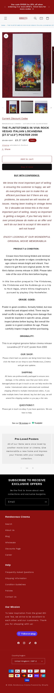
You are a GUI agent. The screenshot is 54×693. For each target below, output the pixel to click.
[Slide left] (3, 108)
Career (8, 555)
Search (8, 524)
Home (3, 25)
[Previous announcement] (5, 7)
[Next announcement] (49, 7)
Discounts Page (13, 549)
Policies (9, 591)
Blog (7, 536)
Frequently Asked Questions (19, 572)
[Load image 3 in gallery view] (41, 107)
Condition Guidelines (15, 584)
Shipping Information (16, 578)
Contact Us (10, 597)
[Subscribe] (46, 502)
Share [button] (7, 149)
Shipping (5, 145)
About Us (10, 530)
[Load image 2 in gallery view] (27, 107)
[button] (5, 18)
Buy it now (27, 167)
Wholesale (10, 542)
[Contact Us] (41, 18)
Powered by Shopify (39, 685)
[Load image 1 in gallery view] (12, 107)
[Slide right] (51, 108)
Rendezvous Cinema (21, 685)
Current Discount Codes (15, 118)
